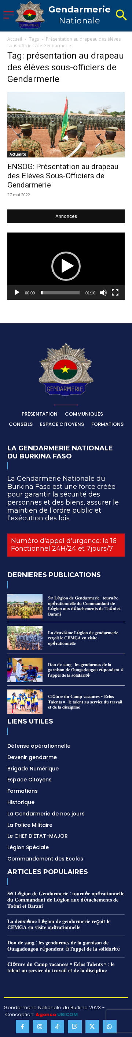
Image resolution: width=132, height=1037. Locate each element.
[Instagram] (40, 1027)
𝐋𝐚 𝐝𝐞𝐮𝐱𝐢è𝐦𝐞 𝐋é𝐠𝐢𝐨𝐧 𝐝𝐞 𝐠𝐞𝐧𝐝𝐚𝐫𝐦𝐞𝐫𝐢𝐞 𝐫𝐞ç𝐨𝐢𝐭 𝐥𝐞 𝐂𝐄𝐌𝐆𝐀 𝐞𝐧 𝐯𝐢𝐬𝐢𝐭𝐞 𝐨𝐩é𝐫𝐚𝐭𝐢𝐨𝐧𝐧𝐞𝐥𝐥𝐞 (83, 637)
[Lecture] (17, 292)
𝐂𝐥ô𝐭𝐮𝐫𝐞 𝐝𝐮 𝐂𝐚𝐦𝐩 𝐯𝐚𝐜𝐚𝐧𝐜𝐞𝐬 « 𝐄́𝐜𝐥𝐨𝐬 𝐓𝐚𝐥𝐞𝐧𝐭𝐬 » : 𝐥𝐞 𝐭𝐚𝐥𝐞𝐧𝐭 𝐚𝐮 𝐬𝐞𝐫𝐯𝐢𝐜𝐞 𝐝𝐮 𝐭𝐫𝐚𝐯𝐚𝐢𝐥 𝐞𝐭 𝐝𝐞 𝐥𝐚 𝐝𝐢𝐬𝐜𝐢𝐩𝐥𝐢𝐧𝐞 (85, 701)
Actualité (18, 154)
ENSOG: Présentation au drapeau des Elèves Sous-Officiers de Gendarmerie (62, 175)
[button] (121, 15)
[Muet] (103, 292)
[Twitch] (75, 1027)
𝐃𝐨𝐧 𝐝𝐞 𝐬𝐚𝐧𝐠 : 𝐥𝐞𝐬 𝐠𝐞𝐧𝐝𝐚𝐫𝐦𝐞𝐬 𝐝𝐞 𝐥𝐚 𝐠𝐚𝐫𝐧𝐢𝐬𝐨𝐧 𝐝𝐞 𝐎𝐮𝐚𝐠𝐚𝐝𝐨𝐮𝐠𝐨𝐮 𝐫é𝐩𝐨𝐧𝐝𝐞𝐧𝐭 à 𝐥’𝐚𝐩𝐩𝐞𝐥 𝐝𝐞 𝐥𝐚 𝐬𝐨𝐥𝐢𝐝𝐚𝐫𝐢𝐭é (86, 669)
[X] (92, 1027)
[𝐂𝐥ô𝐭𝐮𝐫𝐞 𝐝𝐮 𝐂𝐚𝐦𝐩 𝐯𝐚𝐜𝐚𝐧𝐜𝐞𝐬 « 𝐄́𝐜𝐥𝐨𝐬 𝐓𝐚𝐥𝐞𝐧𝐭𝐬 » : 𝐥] (25, 702)
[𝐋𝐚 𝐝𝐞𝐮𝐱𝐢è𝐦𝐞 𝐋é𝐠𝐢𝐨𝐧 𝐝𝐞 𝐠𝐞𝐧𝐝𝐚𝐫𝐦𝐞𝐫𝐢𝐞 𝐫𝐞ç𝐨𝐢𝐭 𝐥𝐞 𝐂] (25, 638)
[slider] (60, 292)
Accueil (14, 39)
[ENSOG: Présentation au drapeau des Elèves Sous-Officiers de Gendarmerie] (66, 125)
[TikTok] (58, 1027)
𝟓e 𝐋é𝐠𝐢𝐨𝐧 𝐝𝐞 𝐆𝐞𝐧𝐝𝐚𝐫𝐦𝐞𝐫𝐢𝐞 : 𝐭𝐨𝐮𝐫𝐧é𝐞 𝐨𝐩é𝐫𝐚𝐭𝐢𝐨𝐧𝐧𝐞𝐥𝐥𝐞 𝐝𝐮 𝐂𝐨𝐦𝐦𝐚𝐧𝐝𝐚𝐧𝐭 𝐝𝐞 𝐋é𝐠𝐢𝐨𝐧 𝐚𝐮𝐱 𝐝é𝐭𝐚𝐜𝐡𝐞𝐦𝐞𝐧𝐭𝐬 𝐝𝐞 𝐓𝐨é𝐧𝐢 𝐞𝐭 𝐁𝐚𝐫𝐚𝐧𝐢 (84, 606)
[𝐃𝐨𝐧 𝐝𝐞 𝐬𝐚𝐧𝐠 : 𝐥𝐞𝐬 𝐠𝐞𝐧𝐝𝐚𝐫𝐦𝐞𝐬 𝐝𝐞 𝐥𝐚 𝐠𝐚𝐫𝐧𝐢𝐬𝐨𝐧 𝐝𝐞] (25, 670)
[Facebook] (23, 1027)
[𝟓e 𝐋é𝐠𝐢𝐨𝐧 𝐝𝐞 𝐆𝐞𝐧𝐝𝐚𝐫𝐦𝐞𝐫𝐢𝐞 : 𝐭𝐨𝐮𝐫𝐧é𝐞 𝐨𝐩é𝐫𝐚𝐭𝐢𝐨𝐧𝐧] (25, 606)
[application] (66, 266)
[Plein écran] (115, 292)
